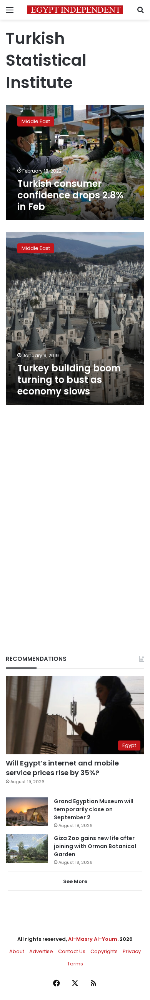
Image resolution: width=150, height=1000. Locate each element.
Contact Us (71, 951)
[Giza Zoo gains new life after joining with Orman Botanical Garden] (27, 848)
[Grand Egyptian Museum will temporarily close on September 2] (27, 811)
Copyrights (104, 951)
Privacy (132, 951)
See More (75, 881)
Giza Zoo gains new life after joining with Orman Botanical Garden (95, 846)
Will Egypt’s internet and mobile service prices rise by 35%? (62, 767)
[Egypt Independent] (75, 9)
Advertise (41, 951)
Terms (75, 963)
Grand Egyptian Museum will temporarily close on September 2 (93, 809)
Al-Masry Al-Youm (92, 939)
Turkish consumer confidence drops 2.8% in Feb (70, 195)
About (16, 951)
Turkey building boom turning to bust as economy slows (69, 380)
